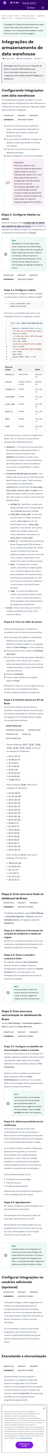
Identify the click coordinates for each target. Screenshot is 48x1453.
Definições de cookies (24, 1445)
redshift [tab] (22, 116)
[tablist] (24, 117)
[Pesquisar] (28, 7)
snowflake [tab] (9, 116)
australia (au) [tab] (34, 730)
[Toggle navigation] (42, 8)
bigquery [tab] (34, 116)
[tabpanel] (24, 164)
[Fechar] (44, 1408)
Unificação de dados (28, 16)
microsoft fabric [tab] (25, 120)
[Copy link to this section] (37, 53)
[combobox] (32, 7)
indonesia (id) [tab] (12, 734)
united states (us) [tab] (13, 726)
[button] (30, 2)
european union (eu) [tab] (15, 730)
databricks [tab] (9, 120)
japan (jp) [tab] (26, 734)
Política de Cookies (26, 1438)
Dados (17, 16)
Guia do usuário (7, 16)
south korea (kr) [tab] (13, 738)
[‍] (11, 2)
